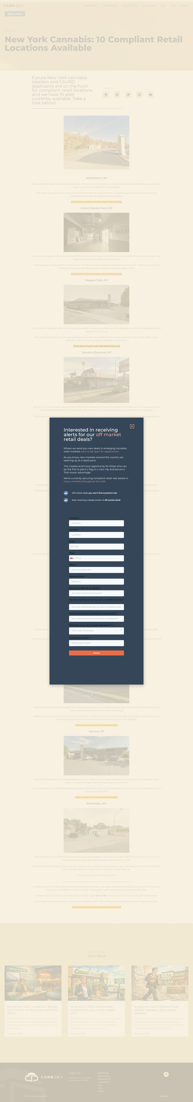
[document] (96, 551)
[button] (132, 426)
